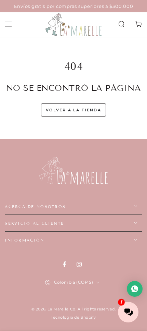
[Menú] (8, 24)
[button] (121, 24)
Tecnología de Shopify (73, 317)
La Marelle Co (61, 309)
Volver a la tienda (73, 110)
